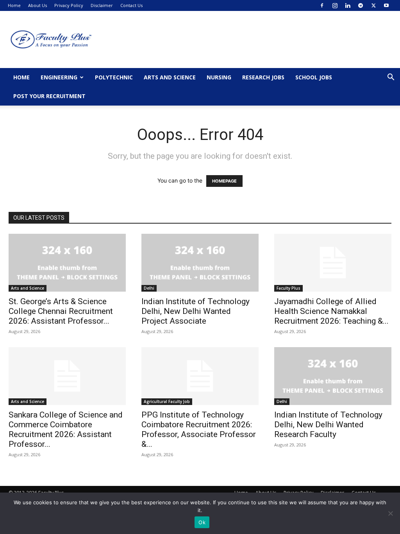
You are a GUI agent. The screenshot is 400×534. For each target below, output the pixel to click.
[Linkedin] (348, 5)
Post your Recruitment (49, 96)
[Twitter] (373, 5)
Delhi (149, 288)
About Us (37, 5)
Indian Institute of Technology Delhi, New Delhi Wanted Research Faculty (328, 424)
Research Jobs (263, 77)
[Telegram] (360, 5)
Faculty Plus (288, 288)
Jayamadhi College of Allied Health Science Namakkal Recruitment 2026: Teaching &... (331, 311)
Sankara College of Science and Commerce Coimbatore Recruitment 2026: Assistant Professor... (66, 429)
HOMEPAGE (224, 181)
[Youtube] (386, 5)
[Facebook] (322, 5)
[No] (390, 513)
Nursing (219, 77)
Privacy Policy (68, 5)
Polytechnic (114, 77)
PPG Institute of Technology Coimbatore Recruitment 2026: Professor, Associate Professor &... (198, 429)
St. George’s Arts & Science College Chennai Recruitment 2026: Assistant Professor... (61, 311)
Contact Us (131, 5)
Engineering (59, 77)
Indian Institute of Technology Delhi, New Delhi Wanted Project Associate (195, 311)
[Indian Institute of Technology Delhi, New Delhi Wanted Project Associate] (200, 263)
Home (14, 5)
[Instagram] (335, 5)
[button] (390, 78)
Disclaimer (102, 5)
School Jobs (313, 77)
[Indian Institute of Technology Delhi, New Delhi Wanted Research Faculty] (332, 376)
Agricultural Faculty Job (167, 401)
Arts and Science (170, 77)
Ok (201, 522)
